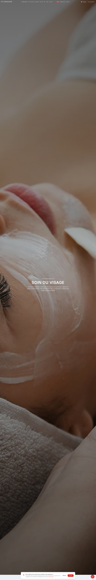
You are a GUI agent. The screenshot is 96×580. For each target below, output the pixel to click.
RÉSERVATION (62, 1)
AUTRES (50, 1)
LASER (47, 1)
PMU (44, 1)
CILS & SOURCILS (31, 1)
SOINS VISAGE (24, 1)
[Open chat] (92, 576)
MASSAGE (37, 1)
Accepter (70, 575)
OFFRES (56, 1)
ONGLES (41, 1)
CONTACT (68, 1)
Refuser (64, 575)
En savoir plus (50, 576)
